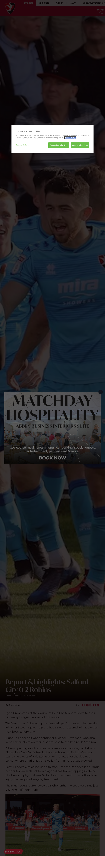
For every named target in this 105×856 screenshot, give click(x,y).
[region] (52, 139)
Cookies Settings (22, 145)
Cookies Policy (70, 138)
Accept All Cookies (80, 145)
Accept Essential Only (58, 145)
